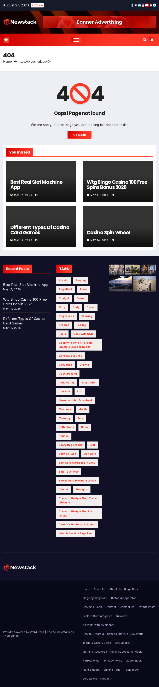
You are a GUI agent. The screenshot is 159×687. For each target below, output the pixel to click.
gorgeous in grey (70, 355)
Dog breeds (66, 316)
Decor (91, 307)
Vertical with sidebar (96, 678)
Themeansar (11, 635)
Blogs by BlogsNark (95, 598)
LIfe (79, 391)
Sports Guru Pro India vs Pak (77, 480)
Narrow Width (91, 660)
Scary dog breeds (70, 444)
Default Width (146, 606)
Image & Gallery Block (97, 642)
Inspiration (89, 382)
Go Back (79, 135)
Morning (64, 418)
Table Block (131, 669)
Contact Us (127, 606)
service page (67, 453)
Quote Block (134, 660)
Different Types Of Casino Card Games (39, 230)
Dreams (64, 325)
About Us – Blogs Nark (123, 589)
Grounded (65, 364)
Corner (81, 298)
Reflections (66, 427)
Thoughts (81, 489)
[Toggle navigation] (76, 40)
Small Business (69, 471)
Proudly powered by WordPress (24, 632)
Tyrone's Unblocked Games (77, 524)
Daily (76, 307)
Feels (62, 333)
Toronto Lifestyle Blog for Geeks (75, 513)
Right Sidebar (91, 669)
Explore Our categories (97, 616)
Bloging (81, 280)
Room (85, 427)
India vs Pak (67, 382)
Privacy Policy (113, 660)
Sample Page (112, 669)
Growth (84, 364)
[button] (144, 40)
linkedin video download (75, 400)
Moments (65, 409)
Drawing (86, 316)
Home (7, 61)
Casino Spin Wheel (108, 232)
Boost (83, 289)
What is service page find (76, 533)
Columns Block (92, 606)
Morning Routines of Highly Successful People (112, 651)
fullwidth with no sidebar (98, 625)
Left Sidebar (122, 642)
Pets (80, 418)
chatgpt (64, 298)
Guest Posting (68, 373)
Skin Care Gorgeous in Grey (77, 462)
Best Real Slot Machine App (36, 185)
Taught (63, 489)
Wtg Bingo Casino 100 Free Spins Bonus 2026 (117, 185)
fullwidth (121, 616)
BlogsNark (65, 289)
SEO (92, 444)
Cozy (62, 307)
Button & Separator (123, 598)
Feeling (81, 325)
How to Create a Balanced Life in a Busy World (113, 633)
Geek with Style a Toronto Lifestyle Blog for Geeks (76, 344)
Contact (111, 606)
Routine (64, 436)
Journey (64, 391)
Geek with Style (83, 333)
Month (82, 409)
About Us (100, 589)
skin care (90, 453)
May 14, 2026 (23, 195)
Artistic (63, 280)
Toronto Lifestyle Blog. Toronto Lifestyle (79, 500)
